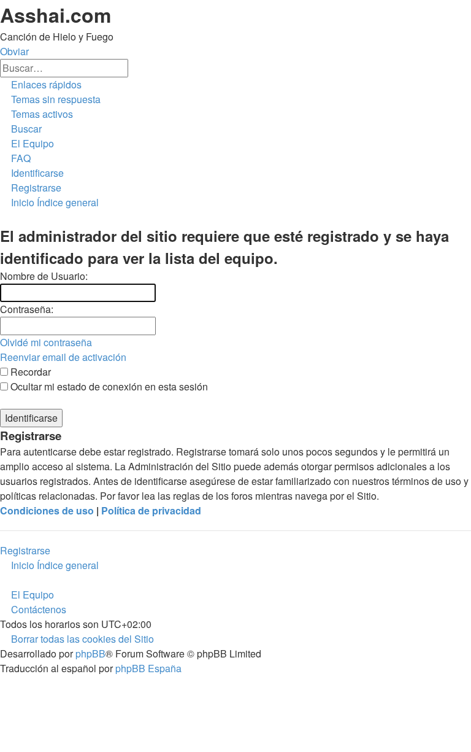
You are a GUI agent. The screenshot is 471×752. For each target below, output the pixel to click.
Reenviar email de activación (63, 357)
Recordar (29, 372)
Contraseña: (26, 309)
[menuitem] (50, 99)
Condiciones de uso (47, 510)
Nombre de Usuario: (44, 276)
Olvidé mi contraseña (46, 342)
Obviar (14, 51)
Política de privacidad (151, 510)
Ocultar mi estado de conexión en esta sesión (108, 386)
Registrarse (25, 550)
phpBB (90, 653)
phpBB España (148, 668)
